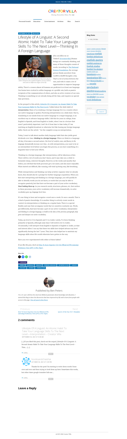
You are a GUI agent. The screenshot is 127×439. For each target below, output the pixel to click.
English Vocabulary (95, 69)
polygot (23, 268)
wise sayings (100, 97)
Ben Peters (36, 33)
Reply (50, 354)
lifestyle (104, 78)
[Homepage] (68, 25)
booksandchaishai (41, 359)
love (88, 81)
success (95, 94)
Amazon (58, 2)
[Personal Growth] (78, 25)
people (93, 83)
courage (88, 51)
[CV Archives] (102, 25)
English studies (93, 66)
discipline (98, 51)
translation (41, 268)
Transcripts (101, 94)
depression (93, 51)
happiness (91, 74)
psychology (93, 87)
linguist (74, 265)
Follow (69, 2)
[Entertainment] (87, 25)
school (88, 94)
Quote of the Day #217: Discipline (69, 310)
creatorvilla (66, 58)
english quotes (95, 60)
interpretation (64, 265)
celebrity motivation (96, 49)
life (100, 77)
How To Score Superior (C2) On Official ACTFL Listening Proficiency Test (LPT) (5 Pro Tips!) (33, 311)
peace (88, 84)
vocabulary (91, 96)
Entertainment (49, 21)
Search (77, 21)
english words (91, 72)
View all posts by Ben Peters (39, 300)
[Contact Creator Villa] (97, 25)
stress (91, 94)
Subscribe (64, 2)
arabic (22, 265)
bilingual (30, 265)
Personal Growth (25, 21)
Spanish (31, 268)
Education (36, 21)
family (96, 71)
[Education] (82, 25)
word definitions (94, 99)
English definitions (95, 56)
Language (23, 262)
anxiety (89, 49)
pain (103, 81)
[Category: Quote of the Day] (92, 25)
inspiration (92, 77)
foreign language (50, 265)
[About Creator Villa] (106, 25)
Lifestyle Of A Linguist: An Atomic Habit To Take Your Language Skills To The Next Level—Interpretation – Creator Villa (44, 331)
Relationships (100, 91)
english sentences (94, 63)
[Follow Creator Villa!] (73, 25)
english (38, 265)
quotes (90, 90)
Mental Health (96, 81)
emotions (91, 53)
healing (98, 74)
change (103, 49)
